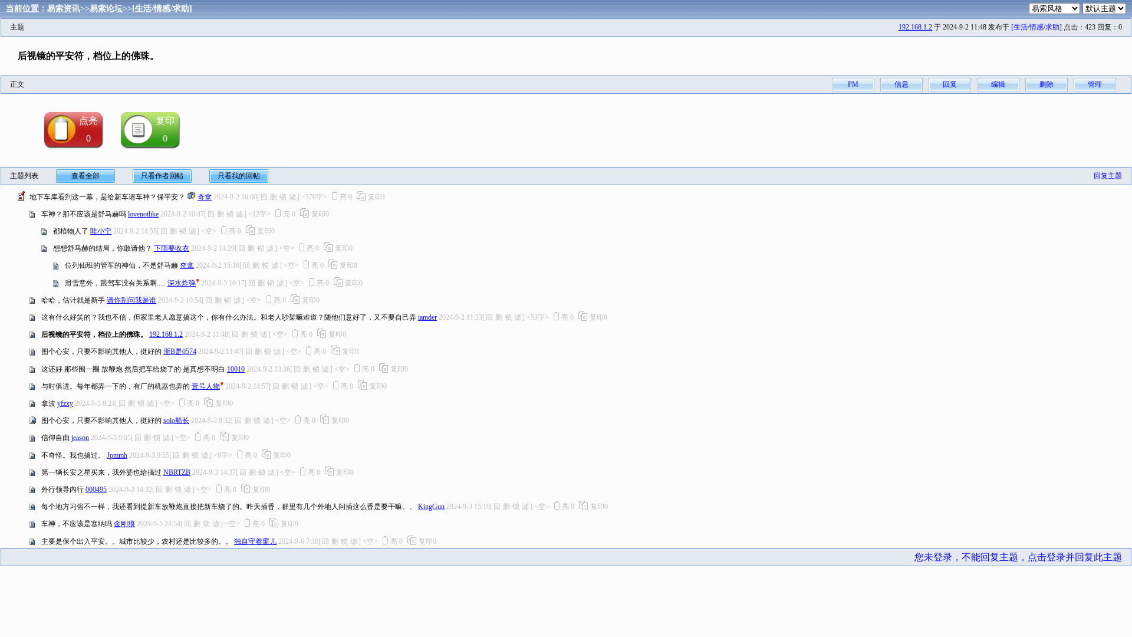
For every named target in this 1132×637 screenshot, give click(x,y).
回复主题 (1108, 176)
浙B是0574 (179, 351)
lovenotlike (143, 214)
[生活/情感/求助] (162, 8)
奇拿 (205, 197)
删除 (1046, 84)
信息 (901, 84)
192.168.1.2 (915, 27)
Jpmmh (117, 455)
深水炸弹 (181, 283)
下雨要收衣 (171, 248)
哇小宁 (100, 231)
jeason (80, 438)
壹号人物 (206, 386)
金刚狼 (124, 524)
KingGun (431, 507)
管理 (1095, 84)
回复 (950, 84)
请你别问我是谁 (131, 300)
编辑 (998, 84)
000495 (96, 489)
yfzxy (65, 403)
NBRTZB (176, 472)
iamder (427, 317)
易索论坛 (106, 8)
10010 (236, 369)
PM (853, 84)
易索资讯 (63, 8)
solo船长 (176, 420)
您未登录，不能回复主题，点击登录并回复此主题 (1018, 557)
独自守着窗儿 (255, 541)
